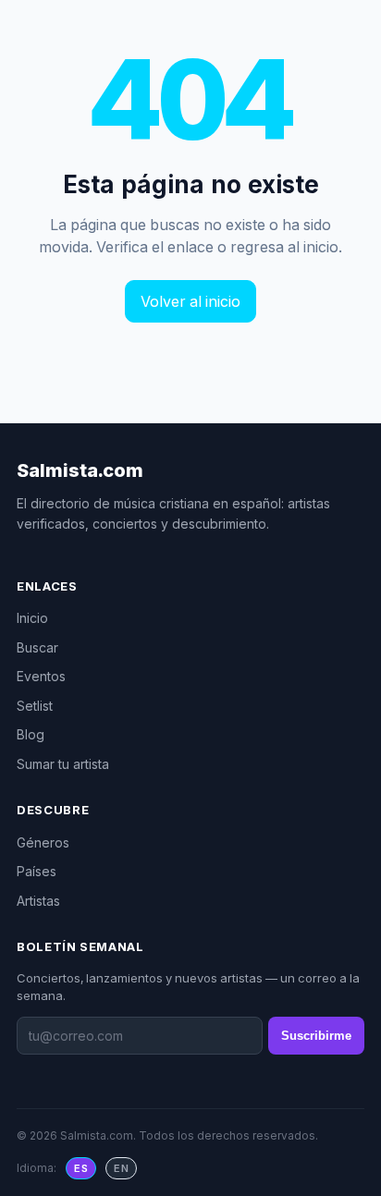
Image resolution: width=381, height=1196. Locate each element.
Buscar (37, 647)
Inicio (32, 618)
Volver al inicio (190, 301)
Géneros (43, 842)
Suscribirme (316, 1036)
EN (121, 1168)
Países (36, 871)
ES (81, 1168)
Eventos (41, 676)
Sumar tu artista (63, 764)
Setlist (35, 706)
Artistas (38, 901)
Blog (30, 734)
